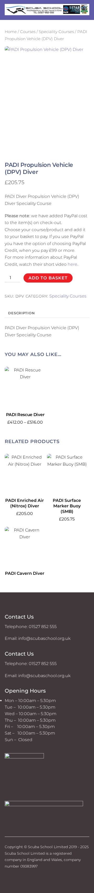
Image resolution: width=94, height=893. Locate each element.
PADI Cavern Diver (24, 573)
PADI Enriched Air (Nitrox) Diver (24, 503)
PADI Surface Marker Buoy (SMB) (67, 506)
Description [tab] (21, 313)
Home (11, 31)
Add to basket (48, 277)
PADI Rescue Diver (25, 414)
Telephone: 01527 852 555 (31, 626)
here (72, 264)
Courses (28, 31)
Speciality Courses (56, 31)
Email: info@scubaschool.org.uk (37, 638)
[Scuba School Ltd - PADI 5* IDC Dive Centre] (47, 13)
